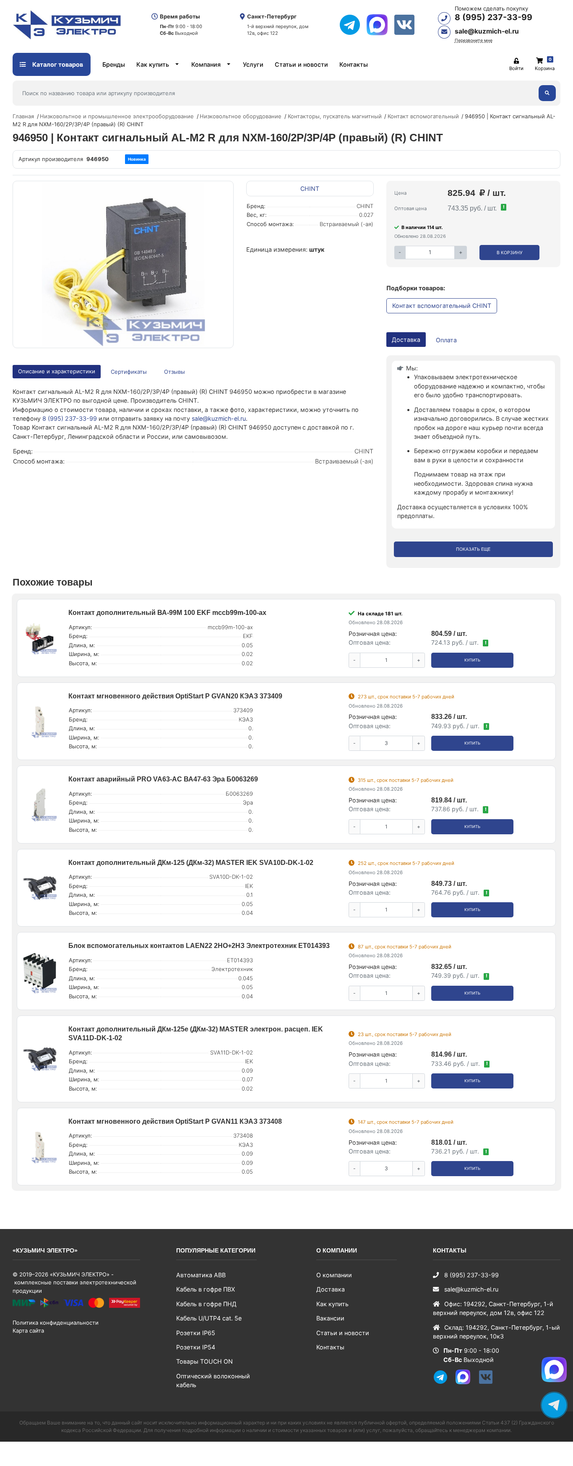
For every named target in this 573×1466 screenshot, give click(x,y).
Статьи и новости (301, 64)
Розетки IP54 (195, 1347)
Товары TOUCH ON (204, 1361)
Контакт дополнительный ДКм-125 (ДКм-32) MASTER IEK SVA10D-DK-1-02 (190, 862)
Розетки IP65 (195, 1332)
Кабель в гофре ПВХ (205, 1289)
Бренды (113, 64)
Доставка (330, 1289)
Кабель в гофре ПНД (206, 1303)
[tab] (129, 372)
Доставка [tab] (406, 339)
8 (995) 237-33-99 (493, 17)
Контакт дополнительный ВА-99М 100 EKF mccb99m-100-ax (167, 612)
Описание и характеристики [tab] (56, 371)
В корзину (510, 252)
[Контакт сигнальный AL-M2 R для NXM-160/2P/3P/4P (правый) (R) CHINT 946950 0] (123, 264)
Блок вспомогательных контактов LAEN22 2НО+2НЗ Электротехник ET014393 (199, 945)
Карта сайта (28, 1330)
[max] (380, 24)
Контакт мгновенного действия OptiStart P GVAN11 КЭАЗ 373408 (175, 1121)
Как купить (152, 64)
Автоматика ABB (201, 1275)
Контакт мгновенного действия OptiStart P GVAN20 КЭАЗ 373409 (175, 696)
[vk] (407, 24)
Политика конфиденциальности (56, 1322)
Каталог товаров (57, 64)
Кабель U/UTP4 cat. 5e (209, 1318)
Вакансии (330, 1318)
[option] (123, 264)
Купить (472, 660)
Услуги (253, 64)
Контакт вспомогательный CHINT (441, 305)
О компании (334, 1275)
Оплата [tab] (446, 340)
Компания (206, 64)
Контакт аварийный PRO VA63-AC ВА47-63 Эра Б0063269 (163, 779)
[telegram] (353, 24)
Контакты (353, 64)
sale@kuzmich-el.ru (487, 31)
